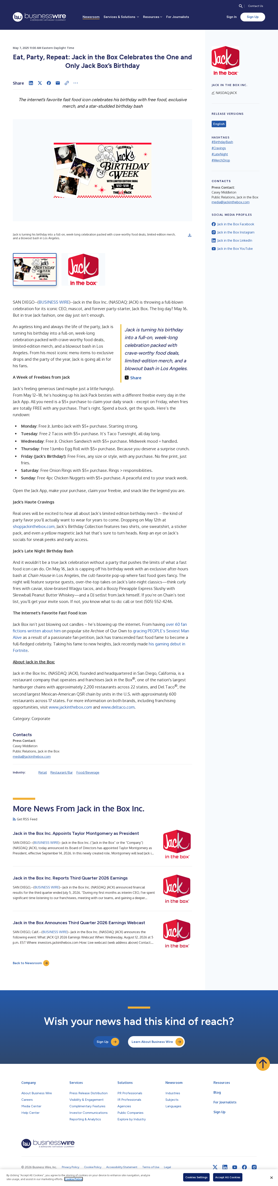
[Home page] (39, 17)
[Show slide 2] (83, 269)
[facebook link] (244, 1167)
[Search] (241, 6)
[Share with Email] (58, 83)
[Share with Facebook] (49, 83)
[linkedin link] (224, 1167)
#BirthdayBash (222, 142)
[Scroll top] (263, 1064)
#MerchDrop (221, 160)
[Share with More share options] (75, 83)
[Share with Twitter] (40, 83)
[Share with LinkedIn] (31, 83)
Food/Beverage (87, 772)
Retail (42, 772)
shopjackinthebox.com (34, 526)
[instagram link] (254, 1167)
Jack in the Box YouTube (235, 249)
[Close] (271, 1177)
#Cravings (219, 148)
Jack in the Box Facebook (235, 224)
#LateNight (220, 154)
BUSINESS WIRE (54, 302)
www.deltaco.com (118, 707)
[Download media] (189, 235)
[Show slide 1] (35, 269)
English (218, 124)
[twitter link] (215, 1167)
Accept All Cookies (227, 1177)
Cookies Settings (196, 1177)
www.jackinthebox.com (70, 707)
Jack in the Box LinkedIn (234, 240)
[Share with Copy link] (66, 83)
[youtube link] (234, 1167)
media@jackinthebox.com (32, 757)
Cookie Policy (73, 1179)
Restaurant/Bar (61, 772)
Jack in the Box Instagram (235, 232)
